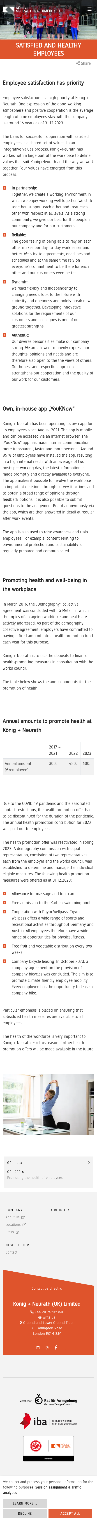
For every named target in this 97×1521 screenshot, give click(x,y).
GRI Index (60, 1210)
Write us (49, 1317)
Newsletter (17, 1245)
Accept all (70, 1514)
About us (12, 1217)
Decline (25, 1514)
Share (85, 63)
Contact (11, 1252)
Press (9, 1232)
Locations (13, 1224)
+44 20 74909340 (49, 1312)
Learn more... (25, 1503)
